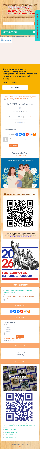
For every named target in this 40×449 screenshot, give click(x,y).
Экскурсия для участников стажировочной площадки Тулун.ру (17, 291)
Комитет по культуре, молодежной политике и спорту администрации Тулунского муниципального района (19, 425)
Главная (5, 97)
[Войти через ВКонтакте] (20, 134)
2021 (20, 97)
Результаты (6, 338)
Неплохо (8, 329)
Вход (24, 155)
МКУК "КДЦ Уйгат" (11, 429)
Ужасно (8, 334)
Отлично (8, 325)
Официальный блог (11, 432)
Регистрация (18, 155)
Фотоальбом (13, 97)
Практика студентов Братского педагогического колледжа (19, 97)
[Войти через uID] (16, 134)
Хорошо (8, 327)
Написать (15, 87)
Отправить (13, 145)
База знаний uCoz (10, 437)
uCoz (20, 446)
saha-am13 (28, 117)
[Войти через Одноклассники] (34, 134)
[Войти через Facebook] (23, 134)
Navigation (10, 32)
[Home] (20, 17)
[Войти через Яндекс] (27, 134)
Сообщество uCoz (10, 435)
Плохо (8, 331)
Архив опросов (16, 338)
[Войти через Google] (31, 134)
